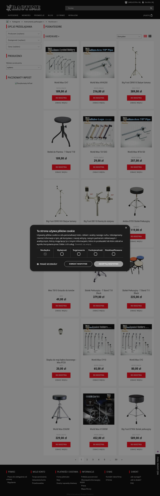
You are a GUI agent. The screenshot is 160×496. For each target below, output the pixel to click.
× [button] (126, 228)
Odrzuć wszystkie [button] (78, 264)
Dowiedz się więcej (83, 244)
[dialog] (80, 248)
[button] (47, 264)
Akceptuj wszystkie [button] (108, 264)
